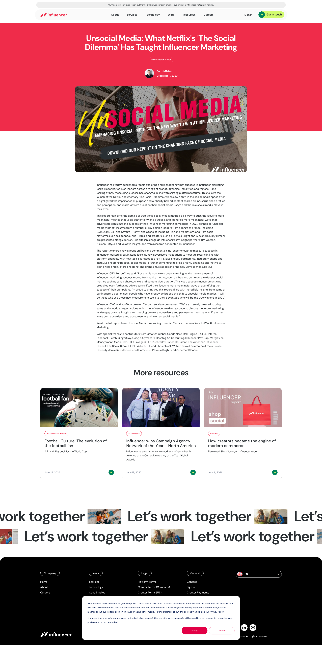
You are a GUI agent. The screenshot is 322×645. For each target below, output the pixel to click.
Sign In (191, 587)
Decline (222, 630)
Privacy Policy (216, 611)
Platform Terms (147, 582)
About (44, 587)
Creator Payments (198, 592)
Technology (96, 587)
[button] (259, 574)
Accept (194, 630)
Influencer (103, 185)
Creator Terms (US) (150, 592)
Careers (45, 592)
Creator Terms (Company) (154, 587)
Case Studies (97, 592)
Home (43, 582)
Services (94, 582)
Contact (192, 582)
